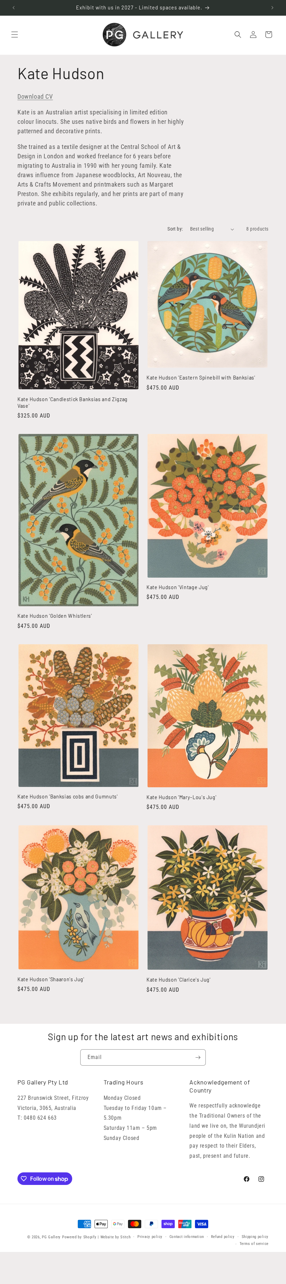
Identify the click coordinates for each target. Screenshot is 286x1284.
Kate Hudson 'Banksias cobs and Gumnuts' (67, 796)
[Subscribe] (197, 1057)
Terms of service (254, 1243)
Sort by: (175, 229)
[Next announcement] (272, 7)
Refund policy (223, 1236)
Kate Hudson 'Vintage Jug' (177, 587)
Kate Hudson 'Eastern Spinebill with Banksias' (200, 378)
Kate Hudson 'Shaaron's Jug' (50, 979)
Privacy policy (150, 1236)
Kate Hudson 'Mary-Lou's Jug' (181, 797)
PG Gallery (51, 1237)
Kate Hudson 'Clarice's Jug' (178, 980)
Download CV (35, 96)
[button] (14, 34)
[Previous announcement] (13, 7)
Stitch (125, 1237)
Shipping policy (255, 1236)
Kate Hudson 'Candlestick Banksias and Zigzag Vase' (72, 402)
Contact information (187, 1236)
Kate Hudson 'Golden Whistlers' (54, 616)
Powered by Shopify (79, 1237)
